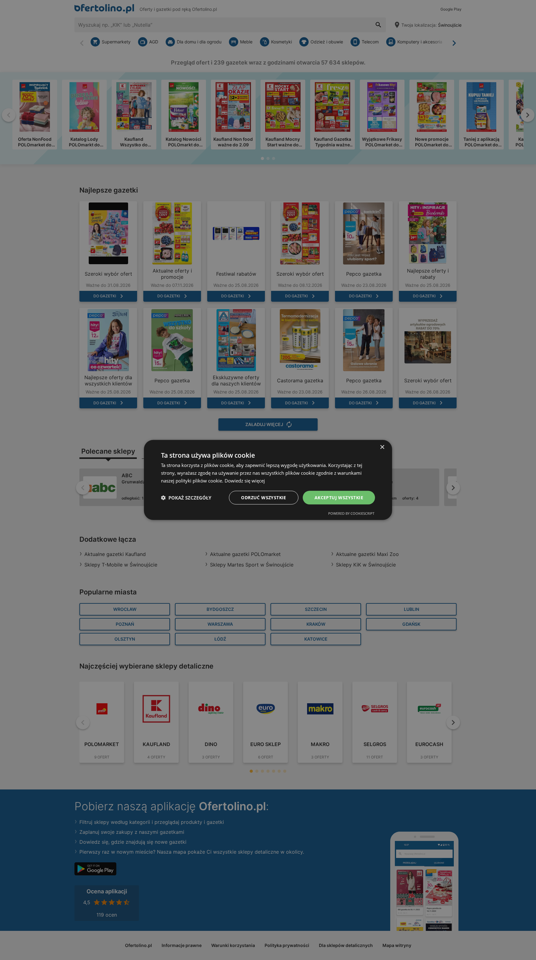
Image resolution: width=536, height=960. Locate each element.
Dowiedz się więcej (245, 481)
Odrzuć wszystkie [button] (263, 497)
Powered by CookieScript (351, 513)
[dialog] (268, 480)
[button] (186, 497)
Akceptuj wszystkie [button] (339, 497)
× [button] (382, 447)
